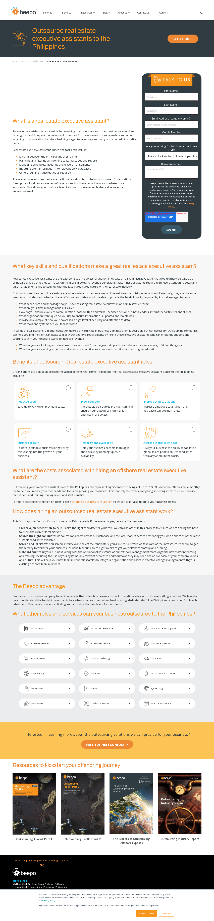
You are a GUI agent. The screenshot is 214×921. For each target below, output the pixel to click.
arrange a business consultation (92, 502)
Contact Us (143, 12)
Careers (163, 12)
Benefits (66, 12)
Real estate (38, 61)
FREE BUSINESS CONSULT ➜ (107, 745)
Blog (105, 12)
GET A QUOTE (183, 39)
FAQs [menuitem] (42, 865)
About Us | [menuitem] (21, 860)
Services (47, 12)
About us (122, 12)
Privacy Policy (48, 900)
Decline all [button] (166, 913)
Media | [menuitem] (65, 860)
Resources (86, 12)
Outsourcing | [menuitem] (52, 860)
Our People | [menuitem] (35, 860)
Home (14, 61)
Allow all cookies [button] (146, 913)
